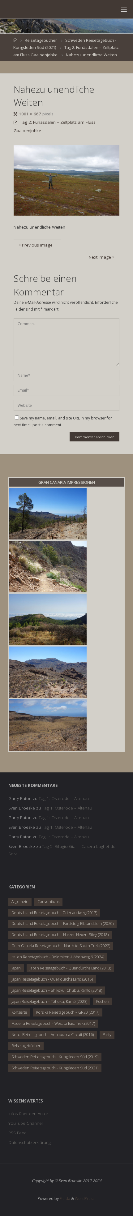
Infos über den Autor (28, 1113)
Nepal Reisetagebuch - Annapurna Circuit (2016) (52, 1034)
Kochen (102, 1001)
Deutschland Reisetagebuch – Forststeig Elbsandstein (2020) (62, 923)
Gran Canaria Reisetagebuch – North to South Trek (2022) (60, 945)
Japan (16, 968)
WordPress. (85, 1198)
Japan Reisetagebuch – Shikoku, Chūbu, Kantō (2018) (56, 990)
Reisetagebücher (41, 40)
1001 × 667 (30, 114)
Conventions (48, 901)
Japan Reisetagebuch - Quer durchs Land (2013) (70, 968)
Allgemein (19, 901)
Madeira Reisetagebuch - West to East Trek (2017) (53, 1023)
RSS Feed (17, 1133)
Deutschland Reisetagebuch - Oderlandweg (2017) (54, 912)
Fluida (64, 1198)
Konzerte (19, 1012)
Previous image (37, 245)
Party (107, 1034)
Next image (100, 257)
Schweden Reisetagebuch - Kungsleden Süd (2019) (54, 1056)
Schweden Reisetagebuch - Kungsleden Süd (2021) (54, 1068)
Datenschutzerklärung (29, 1142)
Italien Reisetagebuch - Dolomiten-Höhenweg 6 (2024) (57, 957)
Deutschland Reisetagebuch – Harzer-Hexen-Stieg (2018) (60, 934)
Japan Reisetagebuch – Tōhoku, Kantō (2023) (49, 1001)
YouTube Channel (25, 1123)
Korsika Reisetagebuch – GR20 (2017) (67, 1012)
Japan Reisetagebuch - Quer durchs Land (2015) (52, 979)
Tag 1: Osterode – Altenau (64, 798)
